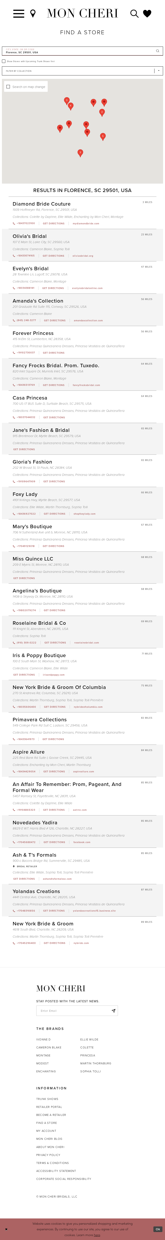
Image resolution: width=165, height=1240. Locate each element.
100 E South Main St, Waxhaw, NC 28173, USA (45, 661)
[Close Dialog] (6, 1229)
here (97, 1235)
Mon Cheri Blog (49, 1139)
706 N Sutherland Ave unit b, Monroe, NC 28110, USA (50, 532)
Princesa (87, 1055)
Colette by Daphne (43, 217)
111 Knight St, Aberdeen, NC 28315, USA (40, 629)
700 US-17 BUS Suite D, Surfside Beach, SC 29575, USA (52, 404)
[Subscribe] (113, 1011)
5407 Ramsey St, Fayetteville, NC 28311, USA (44, 796)
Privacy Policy (48, 1155)
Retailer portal (49, 1107)
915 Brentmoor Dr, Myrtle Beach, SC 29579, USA (47, 436)
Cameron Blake (41, 249)
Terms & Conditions (52, 1163)
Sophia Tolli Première (88, 700)
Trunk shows (47, 1099)
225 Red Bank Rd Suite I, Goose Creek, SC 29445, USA (52, 758)
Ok (158, 1229)
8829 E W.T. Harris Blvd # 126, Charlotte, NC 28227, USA (52, 828)
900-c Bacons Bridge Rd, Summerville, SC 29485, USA (51, 861)
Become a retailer (51, 1115)
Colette (87, 1047)
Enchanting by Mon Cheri (91, 217)
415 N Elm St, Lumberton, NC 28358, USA (42, 339)
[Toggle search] (134, 13)
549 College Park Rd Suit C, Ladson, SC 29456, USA (50, 725)
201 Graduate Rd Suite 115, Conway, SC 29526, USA (50, 307)
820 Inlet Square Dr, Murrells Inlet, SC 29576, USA (48, 371)
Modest (42, 1063)
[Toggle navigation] (19, 13)
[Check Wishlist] (147, 13)
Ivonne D (43, 1039)
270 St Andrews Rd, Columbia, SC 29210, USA (45, 693)
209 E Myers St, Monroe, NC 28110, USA (41, 565)
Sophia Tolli (61, 249)
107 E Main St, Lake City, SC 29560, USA (41, 242)
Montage (117, 217)
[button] (102, 137)
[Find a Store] (33, 13)
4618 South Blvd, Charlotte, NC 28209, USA (43, 929)
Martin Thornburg (58, 507)
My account (46, 1131)
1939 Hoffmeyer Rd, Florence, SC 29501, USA (45, 210)
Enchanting (46, 1071)
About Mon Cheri (50, 1147)
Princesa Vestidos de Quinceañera (100, 346)
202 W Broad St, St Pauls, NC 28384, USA (42, 468)
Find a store (46, 1123)
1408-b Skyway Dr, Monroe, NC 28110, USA (43, 596)
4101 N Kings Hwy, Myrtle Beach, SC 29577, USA (46, 500)
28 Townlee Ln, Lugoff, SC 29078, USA (40, 274)
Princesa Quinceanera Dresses (52, 346)
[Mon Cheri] (60, 988)
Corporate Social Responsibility (64, 1179)
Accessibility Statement (56, 1171)
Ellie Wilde (65, 217)
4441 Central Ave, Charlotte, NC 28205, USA (44, 897)
